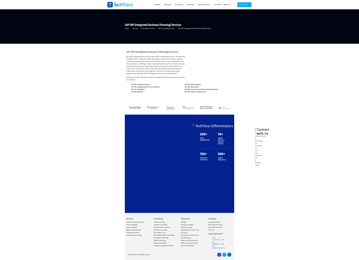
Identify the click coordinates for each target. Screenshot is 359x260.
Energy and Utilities (187, 225)
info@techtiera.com (218, 248)
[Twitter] (224, 255)
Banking (183, 222)
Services (135, 28)
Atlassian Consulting (160, 225)
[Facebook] (219, 255)
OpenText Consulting (160, 230)
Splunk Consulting (160, 240)
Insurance (184, 232)
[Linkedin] (229, 255)
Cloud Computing (132, 225)
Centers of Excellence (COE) (135, 222)
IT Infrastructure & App (134, 235)
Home (127, 28)
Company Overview (214, 222)
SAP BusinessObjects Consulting (164, 235)
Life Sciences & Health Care (190, 235)
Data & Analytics (131, 227)
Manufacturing (186, 238)
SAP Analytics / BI (159, 232)
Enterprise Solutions (132, 232)
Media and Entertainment (189, 240)
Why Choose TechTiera (215, 225)
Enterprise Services (148, 28)
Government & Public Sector (190, 230)
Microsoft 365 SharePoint (162, 227)
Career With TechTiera (215, 227)
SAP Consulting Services (166, 28)
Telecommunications (187, 245)
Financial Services (186, 227)
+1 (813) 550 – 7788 (218, 240)
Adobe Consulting (159, 222)
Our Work (211, 230)
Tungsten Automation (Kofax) (163, 245)
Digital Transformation (133, 230)
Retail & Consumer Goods (189, 243)
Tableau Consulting (160, 243)
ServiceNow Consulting (161, 238)
